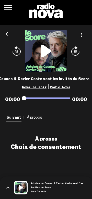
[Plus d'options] (82, 35)
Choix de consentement (46, 147)
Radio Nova (60, 87)
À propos (46, 139)
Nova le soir (34, 87)
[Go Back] (7, 33)
